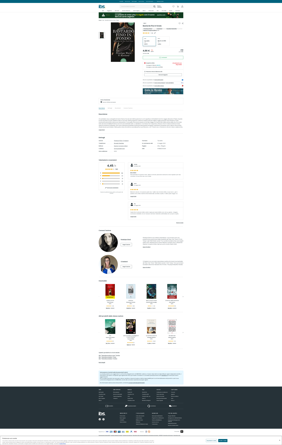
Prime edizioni (116, 392)
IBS (148, 53)
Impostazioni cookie (211, 440)
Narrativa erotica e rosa (108, 355)
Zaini (172, 398)
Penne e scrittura (174, 396)
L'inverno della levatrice (172, 300)
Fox (110, 336)
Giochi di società (160, 396)
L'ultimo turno (110, 300)
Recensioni (118, 108)
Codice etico (155, 424)
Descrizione (102, 108)
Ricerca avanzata (159, 6)
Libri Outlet (101, 396)
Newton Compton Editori (150, 30)
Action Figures (160, 400)
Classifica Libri (102, 394)
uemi (135, 183)
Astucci (172, 400)
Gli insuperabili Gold (119, 148)
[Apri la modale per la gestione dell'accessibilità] (181, 431)
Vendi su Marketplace (157, 420)
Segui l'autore (126, 244)
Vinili (129, 396)
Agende (173, 394)
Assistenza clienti (160, 1)
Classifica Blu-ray (146, 396)
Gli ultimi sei (172, 336)
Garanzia (138, 422)
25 (152, 33)
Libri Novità (101, 392)
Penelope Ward (148, 28)
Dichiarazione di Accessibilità (104, 435)
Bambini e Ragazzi (146, 400)
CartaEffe (121, 1)
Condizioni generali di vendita (116, 435)
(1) (122, 178)
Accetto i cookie (222, 440)
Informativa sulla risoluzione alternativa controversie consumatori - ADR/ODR (148, 435)
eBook (100, 400)
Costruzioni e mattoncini (162, 392)
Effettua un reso (139, 420)
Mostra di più (179, 222)
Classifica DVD (145, 394)
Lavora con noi (155, 422)
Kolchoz (131, 300)
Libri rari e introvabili (117, 394)
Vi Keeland (159, 28)
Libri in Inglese (102, 398)
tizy (135, 203)
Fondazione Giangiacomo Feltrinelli (174, 420)
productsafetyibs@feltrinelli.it (137, 383)
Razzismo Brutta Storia (173, 425)
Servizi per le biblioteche (157, 416)
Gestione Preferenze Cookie (142, 424)
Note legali (102, 362)
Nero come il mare (151, 300)
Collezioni (115, 398)
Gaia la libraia (123, 422)
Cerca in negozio (163, 75)
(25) (116, 169)
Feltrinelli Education (172, 423)
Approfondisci (146, 247)
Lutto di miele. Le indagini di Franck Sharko (130, 336)
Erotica (118, 355)
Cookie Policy (62, 443)
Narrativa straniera (107, 357)
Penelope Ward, (118, 140)
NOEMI (135, 164)
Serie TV (144, 398)
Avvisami (164, 57)
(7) (122, 175)
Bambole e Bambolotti (162, 398)
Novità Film (144, 392)
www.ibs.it (164, 375)
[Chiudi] (279, 440)
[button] (154, 6)
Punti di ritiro (127, 1)
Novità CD (130, 392)
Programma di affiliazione (158, 418)
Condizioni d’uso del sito (127, 435)
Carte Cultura (141, 1)
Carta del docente (149, 1)
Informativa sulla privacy (168, 435)
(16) (122, 173)
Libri (100, 355)
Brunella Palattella (172, 28)
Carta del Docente (158, 79)
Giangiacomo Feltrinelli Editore (175, 418)
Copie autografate (117, 396)
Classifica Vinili (131, 400)
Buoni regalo (134, 1)
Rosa (114, 357)
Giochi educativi (160, 394)
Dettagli (110, 108)
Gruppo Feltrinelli (171, 416)
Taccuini (173, 392)
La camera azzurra (151, 336)
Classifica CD (131, 394)
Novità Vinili (130, 398)
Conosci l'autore (128, 108)
